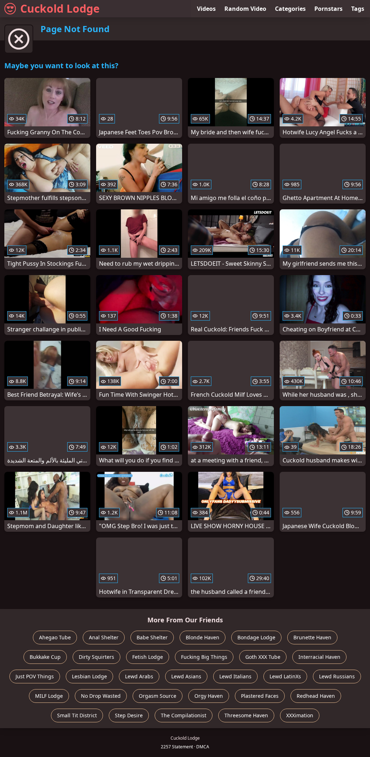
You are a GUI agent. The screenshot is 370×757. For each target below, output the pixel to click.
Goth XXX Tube (262, 656)
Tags (357, 9)
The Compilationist (183, 715)
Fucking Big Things (204, 656)
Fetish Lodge (147, 656)
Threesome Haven (246, 715)
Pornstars (328, 9)
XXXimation (299, 715)
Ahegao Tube (55, 637)
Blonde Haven (202, 637)
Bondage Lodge (256, 637)
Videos (206, 9)
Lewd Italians (235, 676)
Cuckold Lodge (60, 8)
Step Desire (129, 715)
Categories (290, 9)
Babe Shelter (152, 637)
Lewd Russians (337, 676)
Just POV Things (35, 676)
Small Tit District (77, 715)
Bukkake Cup (45, 656)
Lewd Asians (186, 676)
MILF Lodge (49, 695)
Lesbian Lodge (89, 676)
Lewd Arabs (139, 676)
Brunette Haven (312, 637)
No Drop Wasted (101, 695)
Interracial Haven (319, 656)
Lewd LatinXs (285, 676)
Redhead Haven (316, 695)
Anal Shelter (104, 637)
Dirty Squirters (96, 656)
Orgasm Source (157, 695)
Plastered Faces (260, 695)
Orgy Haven (208, 695)
